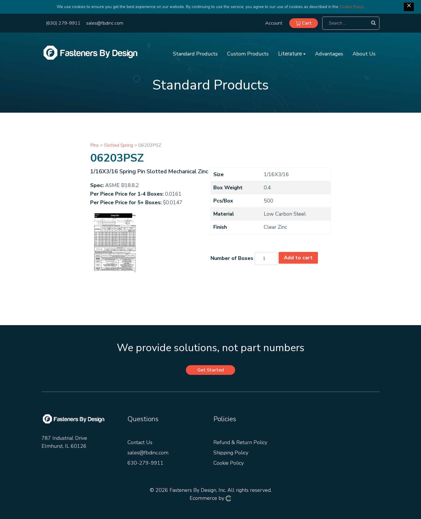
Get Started (210, 370)
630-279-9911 (145, 463)
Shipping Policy (230, 452)
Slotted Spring (118, 145)
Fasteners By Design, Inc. (198, 490)
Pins (94, 145)
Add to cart (298, 257)
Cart (306, 23)
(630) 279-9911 (63, 23)
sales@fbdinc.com (104, 23)
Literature (290, 53)
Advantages (329, 53)
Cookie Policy (351, 6)
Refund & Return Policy (240, 442)
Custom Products (248, 53)
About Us (364, 53)
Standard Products (195, 53)
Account (273, 23)
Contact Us (139, 442)
